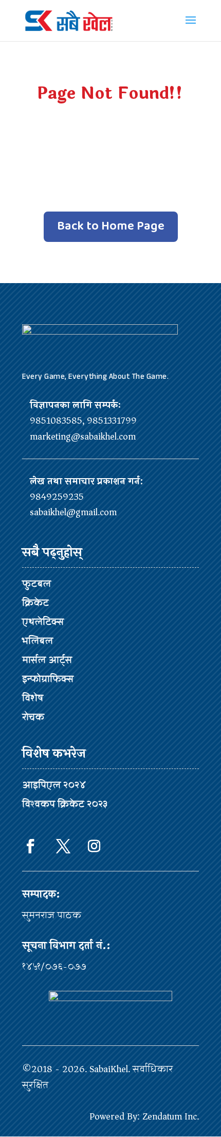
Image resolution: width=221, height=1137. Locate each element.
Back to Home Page (110, 226)
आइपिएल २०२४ (54, 785)
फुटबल (36, 583)
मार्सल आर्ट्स (47, 660)
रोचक (33, 717)
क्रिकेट (35, 602)
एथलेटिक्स (43, 622)
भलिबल (37, 641)
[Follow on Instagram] (94, 846)
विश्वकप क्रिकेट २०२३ (64, 804)
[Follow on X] (63, 846)
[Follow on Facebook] (30, 846)
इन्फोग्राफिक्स (47, 679)
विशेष (32, 698)
